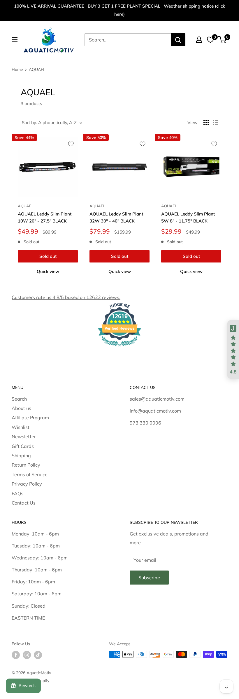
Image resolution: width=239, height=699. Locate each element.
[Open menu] (14, 39)
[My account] (199, 39)
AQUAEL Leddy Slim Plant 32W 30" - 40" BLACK (116, 217)
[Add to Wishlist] (71, 144)
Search (19, 399)
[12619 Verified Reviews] (119, 347)
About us (21, 408)
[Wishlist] (210, 39)
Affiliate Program (30, 417)
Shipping (21, 455)
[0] (222, 39)
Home (17, 69)
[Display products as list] (215, 122)
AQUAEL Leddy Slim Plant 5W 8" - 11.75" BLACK (188, 217)
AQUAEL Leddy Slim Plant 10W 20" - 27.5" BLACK (44, 217)
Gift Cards (23, 446)
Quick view (48, 271)
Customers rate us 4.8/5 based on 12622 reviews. (66, 297)
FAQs (17, 493)
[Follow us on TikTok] (38, 655)
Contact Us (24, 503)
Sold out (48, 256)
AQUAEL (37, 69)
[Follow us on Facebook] (16, 655)
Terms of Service (30, 474)
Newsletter (24, 436)
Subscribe (149, 577)
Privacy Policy (27, 484)
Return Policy (26, 465)
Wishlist (20, 427)
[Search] (178, 39)
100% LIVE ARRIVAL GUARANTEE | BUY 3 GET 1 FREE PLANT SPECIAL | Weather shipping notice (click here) (119, 10)
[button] (233, 349)
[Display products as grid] (206, 122)
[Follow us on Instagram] (27, 655)
